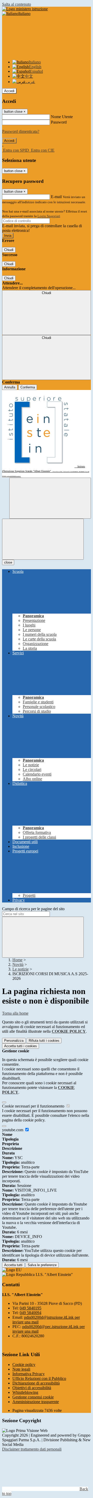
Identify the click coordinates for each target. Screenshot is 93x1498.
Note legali (21, 1369)
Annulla (9, 387)
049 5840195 (30, 1308)
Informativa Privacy (28, 1374)
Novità (18, 964)
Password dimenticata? (20, 131)
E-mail (56, 196)
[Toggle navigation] (43, 539)
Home (17, 960)
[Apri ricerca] (50, 498)
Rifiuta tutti (44, 1041)
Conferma (27, 387)
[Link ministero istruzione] (25, 9)
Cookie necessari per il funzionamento (33, 1106)
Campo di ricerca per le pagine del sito (33, 909)
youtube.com (13, 1130)
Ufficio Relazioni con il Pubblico (39, 1378)
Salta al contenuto (16, 4)
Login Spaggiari (48, 216)
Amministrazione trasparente (35, 1401)
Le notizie (20, 969)
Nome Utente (62, 117)
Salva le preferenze (42, 1265)
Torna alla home (15, 1013)
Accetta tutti (20, 1046)
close (8, 562)
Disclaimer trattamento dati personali (31, 1449)
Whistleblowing (25, 1392)
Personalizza (14, 1041)
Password (59, 122)
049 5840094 (30, 1312)
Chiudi (8, 250)
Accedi (9, 91)
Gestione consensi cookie (33, 1397)
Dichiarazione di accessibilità (36, 1383)
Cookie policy (23, 1364)
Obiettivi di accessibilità (31, 1388)
